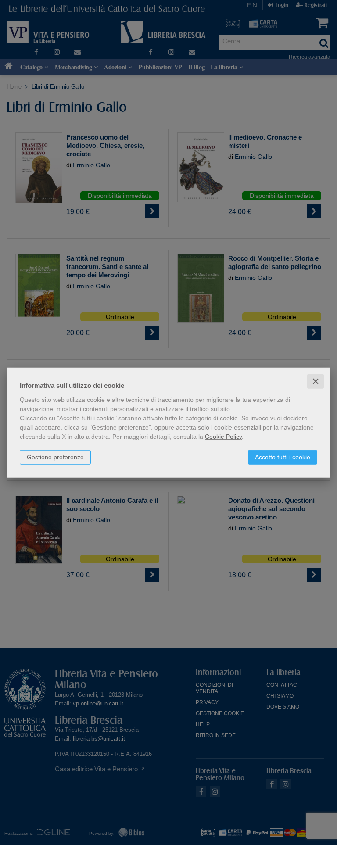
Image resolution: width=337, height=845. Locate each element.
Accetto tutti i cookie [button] (282, 456)
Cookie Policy (223, 436)
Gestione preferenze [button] (55, 456)
